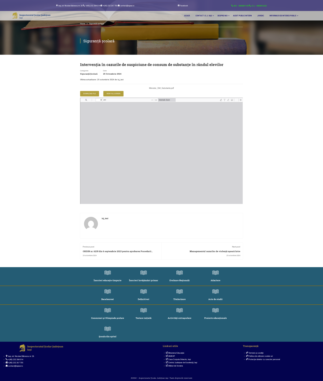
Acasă (187, 16)
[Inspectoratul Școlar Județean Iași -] (31, 15)
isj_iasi (105, 218)
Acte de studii (215, 299)
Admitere (215, 280)
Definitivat (143, 299)
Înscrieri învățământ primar (143, 280)
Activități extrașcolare (179, 318)
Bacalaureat (107, 299)
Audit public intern (242, 16)
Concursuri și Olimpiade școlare (107, 318)
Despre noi (222, 16)
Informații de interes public (283, 16)
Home (82, 23)
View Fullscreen (113, 94)
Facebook (184, 6)
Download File (89, 94)
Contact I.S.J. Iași (203, 16)
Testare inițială (143, 318)
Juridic (260, 16)
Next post (236, 247)
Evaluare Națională (179, 280)
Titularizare (179, 299)
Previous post (88, 247)
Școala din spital (107, 336)
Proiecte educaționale (215, 318)
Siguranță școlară (96, 23)
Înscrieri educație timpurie (107, 280)
